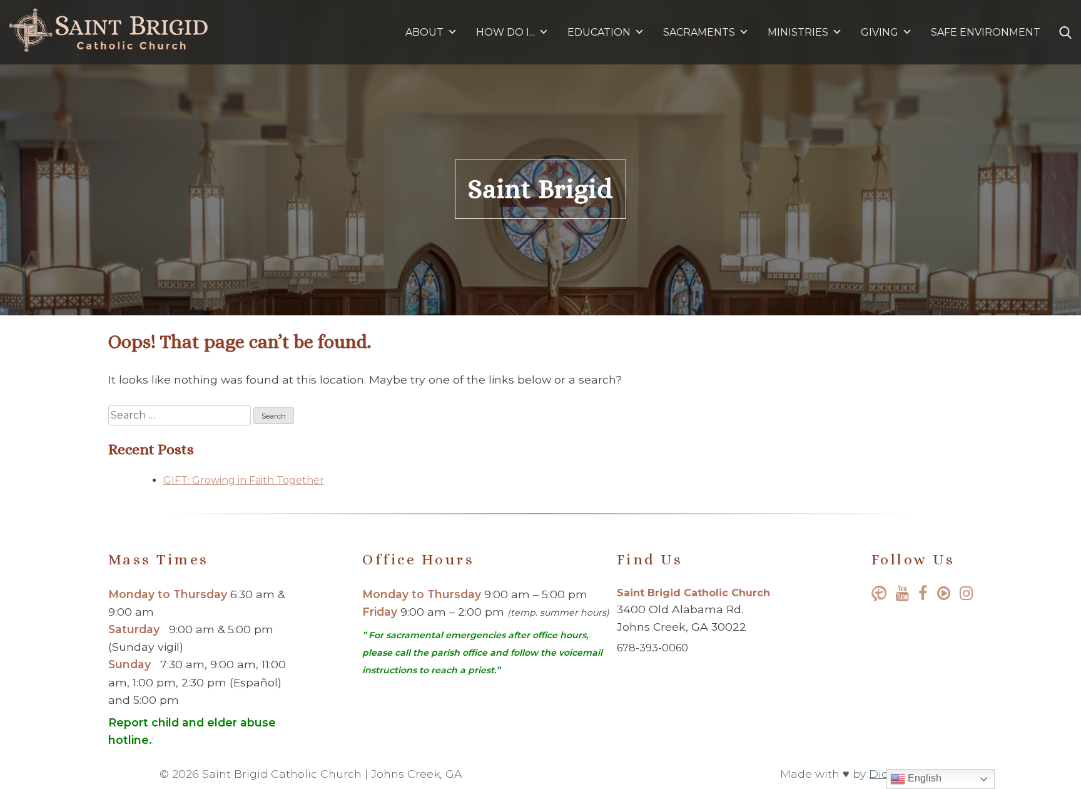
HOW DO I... (505, 32)
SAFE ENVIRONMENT (985, 32)
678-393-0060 (652, 648)
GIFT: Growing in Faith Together (243, 480)
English (923, 778)
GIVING (879, 32)
